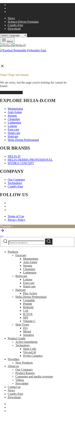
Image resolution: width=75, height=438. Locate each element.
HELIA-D (14, 156)
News (11, 18)
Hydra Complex (33, 355)
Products (13, 251)
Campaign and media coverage (34, 376)
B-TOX (28, 314)
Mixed (27, 331)
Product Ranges (25, 373)
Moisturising (15, 108)
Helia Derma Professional (23, 140)
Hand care (14, 133)
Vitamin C (29, 321)
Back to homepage (11, 92)
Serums (12, 115)
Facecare (20, 255)
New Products (24, 362)
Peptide (27, 303)
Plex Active (30, 293)
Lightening (14, 122)
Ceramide (29, 300)
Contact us (14, 387)
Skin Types (22, 324)
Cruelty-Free (15, 25)
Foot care (13, 129)
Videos (19, 380)
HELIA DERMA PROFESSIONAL (30, 159)
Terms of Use (16, 216)
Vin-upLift (29, 352)
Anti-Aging (15, 112)
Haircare (13, 136)
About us (13, 366)
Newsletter (21, 383)
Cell (25, 310)
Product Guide (16, 338)
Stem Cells (29, 348)
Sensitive (28, 335)
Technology (15, 183)
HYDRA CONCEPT (21, 163)
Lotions (12, 126)
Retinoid (28, 307)
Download (14, 28)
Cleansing (14, 119)
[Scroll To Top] (2, 231)
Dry (25, 328)
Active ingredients (26, 341)
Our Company (16, 179)
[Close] (1, 236)
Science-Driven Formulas (23, 21)
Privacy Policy (16, 219)
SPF (25, 317)
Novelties (13, 359)
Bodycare (21, 276)
